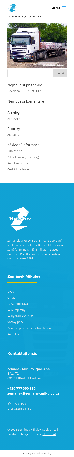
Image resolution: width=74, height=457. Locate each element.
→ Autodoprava (17, 304)
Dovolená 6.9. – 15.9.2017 (24, 91)
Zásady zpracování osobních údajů (30, 328)
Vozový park (15, 322)
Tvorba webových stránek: (31, 434)
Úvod (10, 291)
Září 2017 (13, 119)
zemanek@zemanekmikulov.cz (33, 393)
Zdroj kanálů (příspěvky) (23, 157)
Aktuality (13, 135)
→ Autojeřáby (16, 310)
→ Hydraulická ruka (20, 316)
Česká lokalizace (18, 169)
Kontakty (13, 334)
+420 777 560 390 (21, 388)
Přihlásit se (14, 151)
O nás (11, 297)
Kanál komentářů (18, 163)
